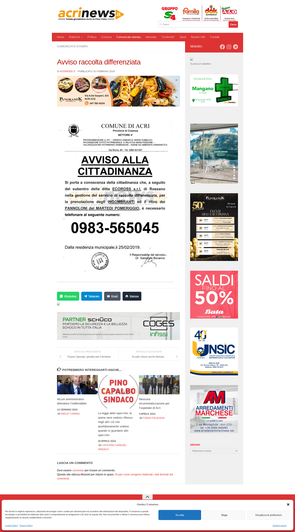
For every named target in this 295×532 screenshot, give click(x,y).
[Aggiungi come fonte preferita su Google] (76, 306)
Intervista (150, 37)
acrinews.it (67, 71)
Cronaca (106, 37)
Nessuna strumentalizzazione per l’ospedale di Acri (154, 404)
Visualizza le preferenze (268, 515)
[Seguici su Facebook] (222, 46)
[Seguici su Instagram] (228, 46)
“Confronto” (168, 37)
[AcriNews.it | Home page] (91, 14)
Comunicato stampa (128, 37)
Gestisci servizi (279, 525)
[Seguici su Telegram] (235, 46)
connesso (78, 470)
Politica (91, 37)
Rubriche (74, 37)
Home (60, 37)
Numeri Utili (198, 37)
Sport (183, 37)
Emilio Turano (70, 413)
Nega (224, 515)
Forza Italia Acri (154, 418)
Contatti (214, 37)
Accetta (179, 515)
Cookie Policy (11, 525)
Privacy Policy (26, 525)
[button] (288, 504)
